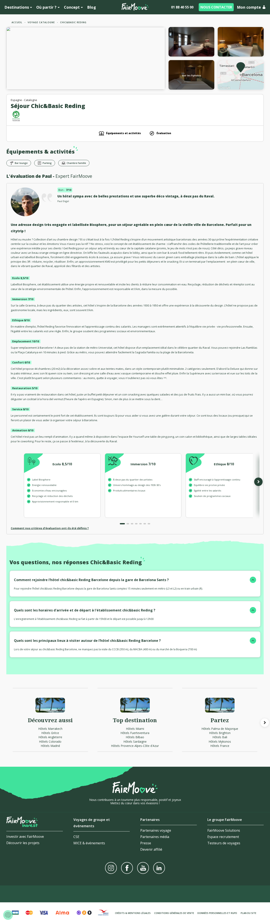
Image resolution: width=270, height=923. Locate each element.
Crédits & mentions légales (133, 913)
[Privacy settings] (8, 915)
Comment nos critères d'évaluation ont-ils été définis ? (50, 528)
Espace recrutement (223, 836)
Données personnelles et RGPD (217, 913)
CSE (76, 836)
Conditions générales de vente (174, 913)
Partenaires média (154, 836)
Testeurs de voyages (223, 843)
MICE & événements (89, 843)
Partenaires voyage (155, 830)
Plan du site (248, 913)
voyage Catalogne (41, 22)
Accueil (17, 22)
